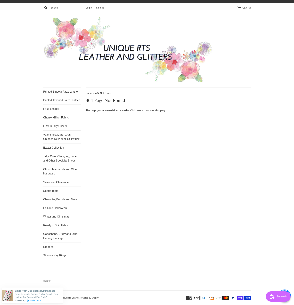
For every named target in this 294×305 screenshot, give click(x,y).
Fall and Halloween (55, 208)
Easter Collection (53, 147)
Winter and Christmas (56, 216)
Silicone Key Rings (54, 255)
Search (47, 280)
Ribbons (48, 246)
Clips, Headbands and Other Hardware (60, 171)
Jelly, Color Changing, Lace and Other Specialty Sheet (60, 158)
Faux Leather (51, 108)
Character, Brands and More (60, 199)
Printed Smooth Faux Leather (61, 91)
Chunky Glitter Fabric (56, 117)
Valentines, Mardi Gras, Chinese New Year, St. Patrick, (61, 137)
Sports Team (50, 190)
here (138, 110)
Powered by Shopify (89, 298)
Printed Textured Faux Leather (61, 100)
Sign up (100, 7)
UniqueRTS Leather (70, 298)
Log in (89, 7)
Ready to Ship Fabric (56, 225)
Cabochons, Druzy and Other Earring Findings (60, 236)
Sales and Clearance (56, 182)
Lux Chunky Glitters (55, 126)
